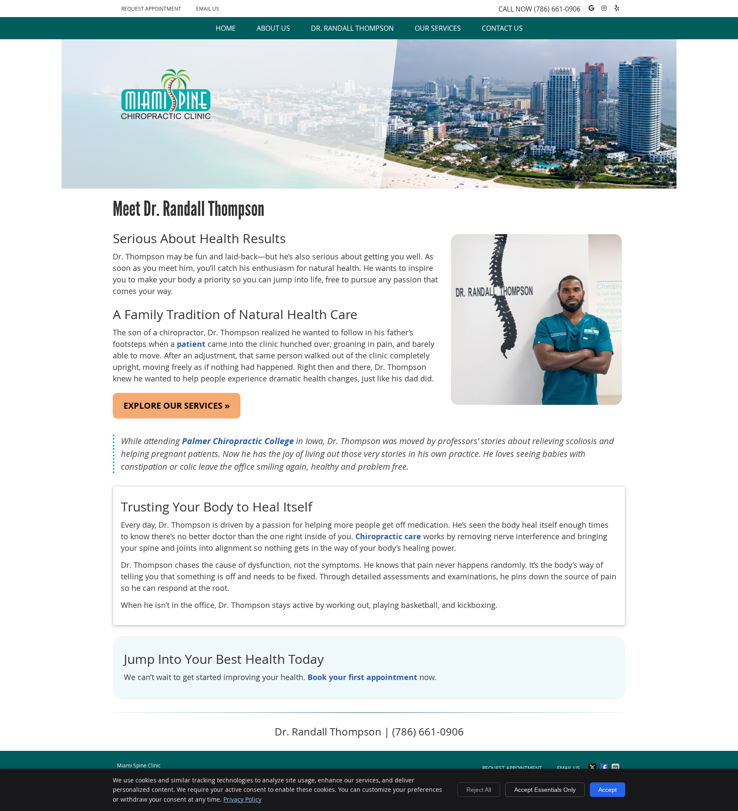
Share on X (593, 767)
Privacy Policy (242, 799)
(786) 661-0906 (557, 9)
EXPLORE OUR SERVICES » (176, 405)
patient (191, 344)
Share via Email (616, 767)
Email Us (207, 8)
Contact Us (502, 28)
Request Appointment (151, 8)
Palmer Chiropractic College (238, 441)
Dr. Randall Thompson (352, 28)
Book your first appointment (362, 677)
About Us (273, 28)
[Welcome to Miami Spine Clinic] (166, 116)
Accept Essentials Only (545, 789)
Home (226, 28)
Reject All (478, 789)
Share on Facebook (604, 767)
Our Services (438, 28)
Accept (607, 789)
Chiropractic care (388, 536)
